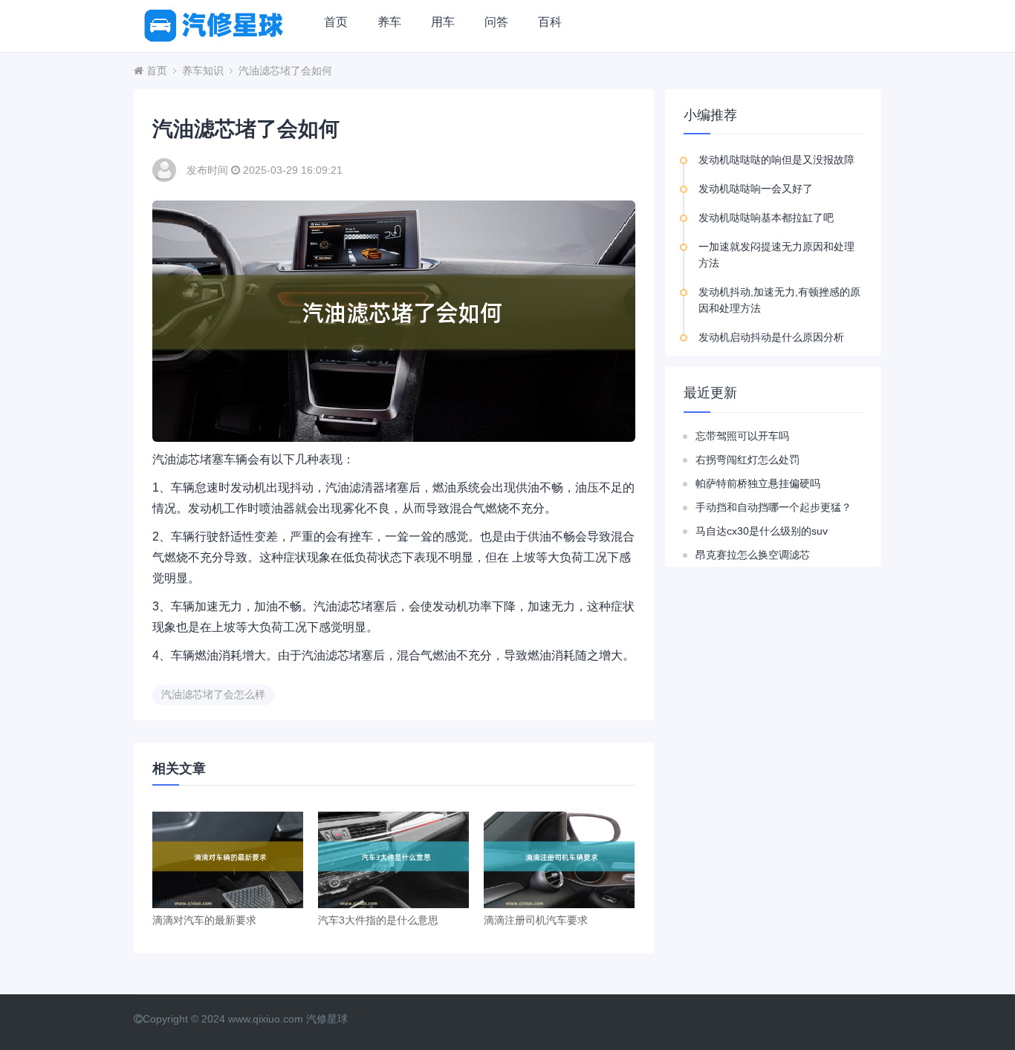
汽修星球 (327, 1019)
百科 (550, 22)
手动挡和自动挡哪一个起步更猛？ (773, 507)
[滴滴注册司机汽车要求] (559, 860)
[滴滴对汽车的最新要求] (227, 860)
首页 (336, 22)
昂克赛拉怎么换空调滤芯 (752, 555)
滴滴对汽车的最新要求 (204, 920)
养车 (389, 22)
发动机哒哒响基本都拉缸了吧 (766, 218)
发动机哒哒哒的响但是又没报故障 (776, 160)
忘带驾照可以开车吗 (742, 436)
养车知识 (203, 70)
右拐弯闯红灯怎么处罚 (747, 460)
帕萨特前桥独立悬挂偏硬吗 (757, 483)
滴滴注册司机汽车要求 (536, 920)
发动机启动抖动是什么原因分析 (771, 337)
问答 (496, 22)
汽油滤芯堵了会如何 (285, 70)
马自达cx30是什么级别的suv (761, 531)
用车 (443, 22)
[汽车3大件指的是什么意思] (393, 860)
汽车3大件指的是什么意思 (378, 920)
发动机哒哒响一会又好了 (755, 189)
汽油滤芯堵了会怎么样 (213, 694)
